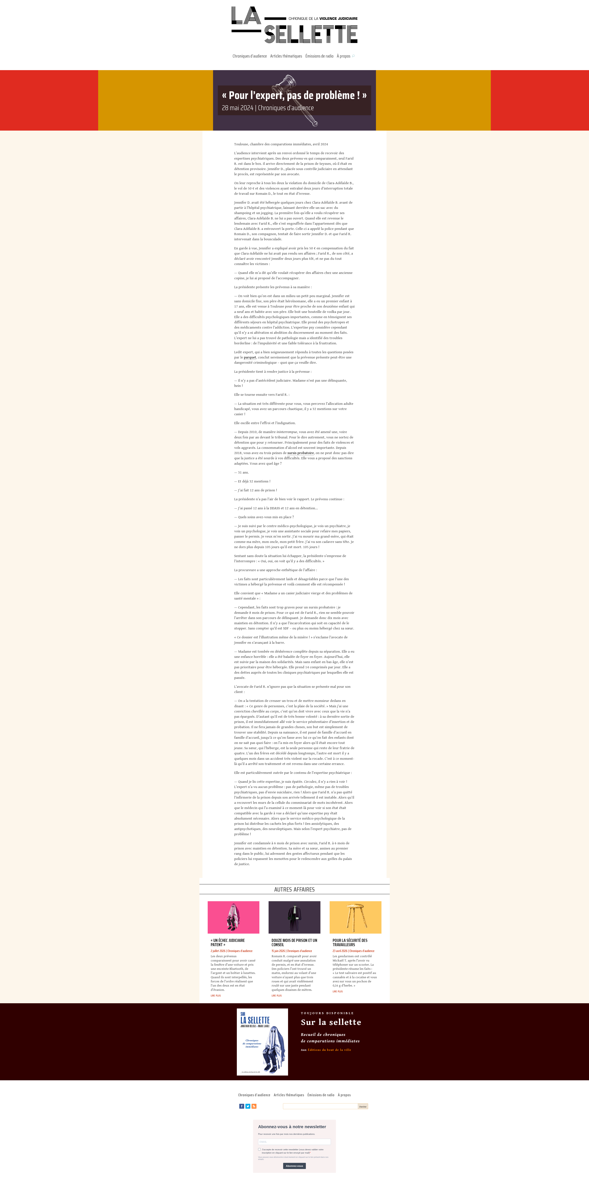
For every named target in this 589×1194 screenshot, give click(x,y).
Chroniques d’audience (250, 56)
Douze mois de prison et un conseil (294, 942)
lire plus (216, 995)
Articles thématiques (286, 56)
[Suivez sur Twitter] (247, 1106)
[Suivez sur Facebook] (241, 1106)
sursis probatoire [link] (300, 453)
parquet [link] (250, 357)
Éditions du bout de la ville (329, 1050)
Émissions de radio (319, 56)
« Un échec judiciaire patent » (228, 942)
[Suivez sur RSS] (254, 1106)
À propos (343, 56)
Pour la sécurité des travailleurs (350, 942)
